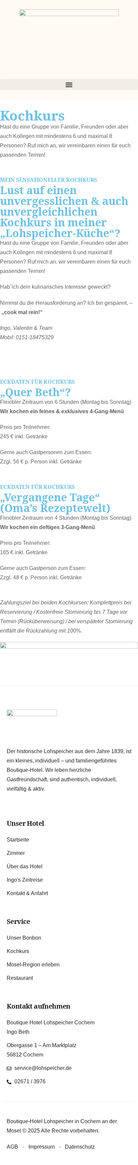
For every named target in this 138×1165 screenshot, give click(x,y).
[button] (69, 84)
